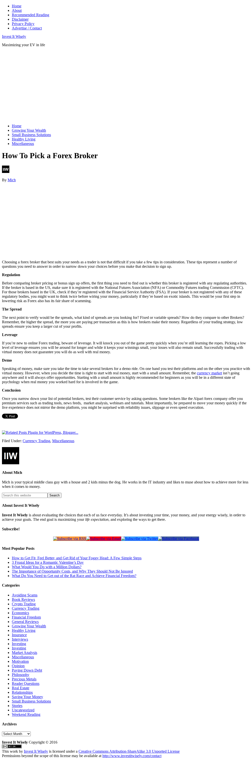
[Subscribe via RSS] (69, 538)
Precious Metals (24, 679)
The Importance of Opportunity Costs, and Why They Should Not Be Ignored (72, 571)
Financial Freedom (26, 617)
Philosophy (20, 675)
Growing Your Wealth (29, 626)
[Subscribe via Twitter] (139, 538)
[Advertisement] (91, 85)
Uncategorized (23, 710)
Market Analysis (24, 652)
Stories (17, 706)
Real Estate (20, 688)
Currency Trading (36, 441)
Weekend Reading (26, 714)
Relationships (22, 692)
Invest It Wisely (14, 36)
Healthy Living (23, 630)
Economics (20, 613)
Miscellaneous (63, 441)
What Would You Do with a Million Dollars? (46, 567)
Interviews (20, 639)
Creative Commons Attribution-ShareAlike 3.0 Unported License (129, 751)
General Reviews (25, 622)
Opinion (18, 666)
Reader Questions (25, 683)
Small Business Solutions (31, 701)
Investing (19, 644)
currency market (209, 373)
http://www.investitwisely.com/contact (131, 756)
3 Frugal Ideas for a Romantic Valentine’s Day (48, 562)
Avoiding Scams (24, 595)
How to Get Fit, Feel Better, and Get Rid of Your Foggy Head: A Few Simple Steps (77, 558)
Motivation (20, 661)
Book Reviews (23, 599)
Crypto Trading (24, 604)
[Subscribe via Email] (103, 538)
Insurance (19, 635)
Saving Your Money (27, 697)
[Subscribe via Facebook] (178, 538)
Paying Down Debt (27, 670)
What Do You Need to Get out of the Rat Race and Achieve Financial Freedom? (74, 576)
